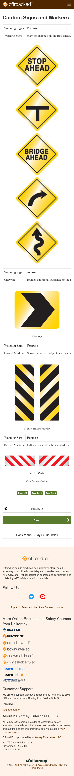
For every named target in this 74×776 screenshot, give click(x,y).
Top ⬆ (14, 607)
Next (37, 520)
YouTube (42, 596)
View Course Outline (37, 481)
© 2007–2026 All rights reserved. (22, 764)
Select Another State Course (37, 607)
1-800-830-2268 (11, 710)
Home (60, 607)
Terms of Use (37, 767)
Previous (37, 508)
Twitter (31, 596)
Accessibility (43, 764)
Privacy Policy (56, 764)
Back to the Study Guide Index (37, 535)
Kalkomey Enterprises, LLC (46, 737)
